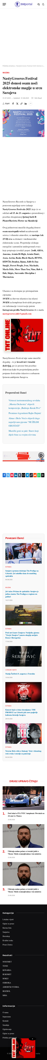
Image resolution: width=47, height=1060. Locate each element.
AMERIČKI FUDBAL (11, 987)
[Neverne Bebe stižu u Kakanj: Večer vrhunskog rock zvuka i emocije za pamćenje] (23, 733)
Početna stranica (9, 66)
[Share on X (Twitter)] (17, 104)
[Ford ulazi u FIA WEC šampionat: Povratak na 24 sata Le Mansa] (23, 798)
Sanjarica (6, 932)
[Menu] (4, 4)
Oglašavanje (7, 1029)
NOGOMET (7, 961)
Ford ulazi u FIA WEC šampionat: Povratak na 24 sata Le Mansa (26, 814)
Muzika (6, 72)
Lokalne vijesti (8, 919)
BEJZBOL (6, 991)
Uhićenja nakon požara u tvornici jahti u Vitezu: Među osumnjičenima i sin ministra (24, 852)
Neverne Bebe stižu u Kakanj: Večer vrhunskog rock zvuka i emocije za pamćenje (23, 752)
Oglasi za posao (8, 923)
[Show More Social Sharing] (31, 104)
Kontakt (5, 1021)
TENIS (5, 966)
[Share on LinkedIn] (26, 104)
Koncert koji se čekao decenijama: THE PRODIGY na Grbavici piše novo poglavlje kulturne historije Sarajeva (21, 712)
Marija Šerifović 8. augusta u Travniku (20, 673)
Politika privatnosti (10, 1037)
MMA (5, 995)
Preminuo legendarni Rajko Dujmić (25, 413)
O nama (5, 1012)
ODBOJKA (7, 982)
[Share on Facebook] (13, 104)
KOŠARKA (7, 970)
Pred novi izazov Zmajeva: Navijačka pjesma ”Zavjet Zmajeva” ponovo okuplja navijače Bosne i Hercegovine (22, 635)
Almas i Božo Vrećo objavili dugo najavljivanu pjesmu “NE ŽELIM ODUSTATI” (24, 422)
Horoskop (6, 936)
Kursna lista (7, 928)
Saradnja (6, 1025)
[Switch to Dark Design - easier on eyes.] (43, 4)
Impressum (7, 1016)
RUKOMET (7, 974)
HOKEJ (5, 978)
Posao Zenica (7, 944)
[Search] (38, 4)
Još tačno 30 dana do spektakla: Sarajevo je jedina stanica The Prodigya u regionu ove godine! (22, 594)
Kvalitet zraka (8, 940)
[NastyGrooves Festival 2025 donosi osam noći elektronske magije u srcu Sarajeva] (23, 123)
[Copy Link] (21, 104)
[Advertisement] (23, 36)
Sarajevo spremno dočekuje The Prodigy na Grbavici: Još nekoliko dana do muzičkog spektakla (21, 573)
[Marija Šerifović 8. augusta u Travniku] (23, 656)
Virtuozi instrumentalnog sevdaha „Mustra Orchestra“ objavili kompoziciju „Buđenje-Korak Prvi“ (25, 404)
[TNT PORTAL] (23, 4)
